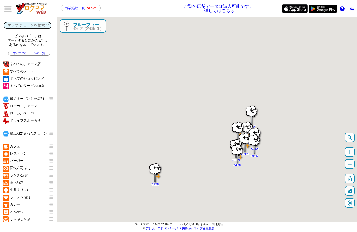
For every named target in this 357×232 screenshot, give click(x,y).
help (342, 9)
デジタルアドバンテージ (162, 228)
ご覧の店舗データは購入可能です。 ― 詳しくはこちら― (219, 8)
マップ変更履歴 (204, 228)
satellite (350, 191)
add (350, 152)
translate (352, 9)
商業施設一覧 (80, 8)
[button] (237, 129)
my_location (350, 203)
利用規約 (186, 228)
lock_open (350, 179)
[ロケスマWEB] (33, 8)
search (350, 137)
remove (350, 164)
